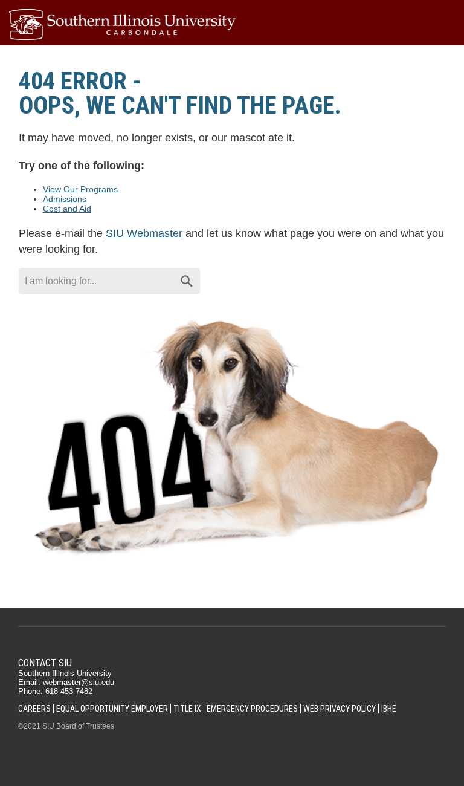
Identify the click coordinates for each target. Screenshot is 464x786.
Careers (34, 708)
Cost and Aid (67, 208)
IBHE (388, 708)
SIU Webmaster (144, 233)
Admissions (64, 199)
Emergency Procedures (252, 708)
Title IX (187, 708)
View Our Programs (80, 189)
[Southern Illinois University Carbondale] (232, 24)
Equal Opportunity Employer (112, 708)
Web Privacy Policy (339, 708)
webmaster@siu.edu (78, 682)
